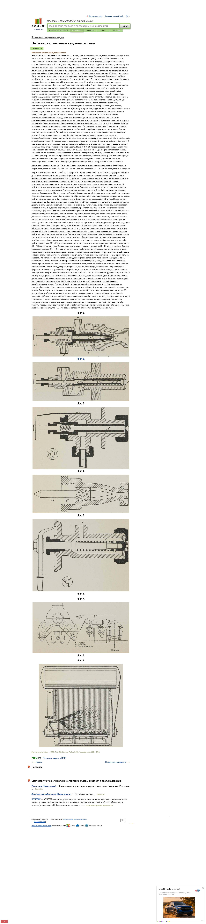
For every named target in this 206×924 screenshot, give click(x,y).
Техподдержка (68, 819)
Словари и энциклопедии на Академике (70, 21)
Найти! (125, 26)
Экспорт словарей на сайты (41, 825)
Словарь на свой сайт (114, 16)
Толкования (76, 31)
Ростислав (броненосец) (44, 786)
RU (127, 16)
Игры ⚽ (116, 31)
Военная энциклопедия (58, 31)
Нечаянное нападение (115, 762)
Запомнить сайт (95, 16)
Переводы (90, 31)
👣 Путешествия (40, 821)
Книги (103, 31)
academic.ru (38, 30)
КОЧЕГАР (36, 799)
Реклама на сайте (80, 819)
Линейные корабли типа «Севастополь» (52, 794)
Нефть (39, 762)
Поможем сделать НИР (54, 758)
